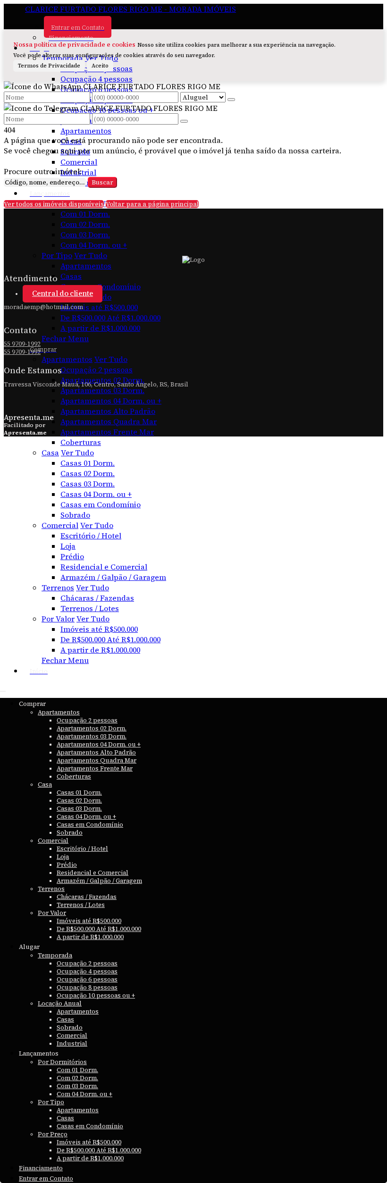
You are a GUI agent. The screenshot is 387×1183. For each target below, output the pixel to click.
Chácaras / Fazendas (97, 598)
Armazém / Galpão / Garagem (113, 577)
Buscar (102, 182)
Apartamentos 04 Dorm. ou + (110, 400)
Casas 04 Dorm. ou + (96, 494)
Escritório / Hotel (90, 535)
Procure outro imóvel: (43, 171)
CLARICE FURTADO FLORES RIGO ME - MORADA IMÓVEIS (130, 9)
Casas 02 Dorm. (87, 473)
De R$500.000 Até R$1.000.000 (110, 317)
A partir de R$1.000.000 (100, 328)
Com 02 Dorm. (85, 224)
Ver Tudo (90, 255)
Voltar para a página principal (152, 204)
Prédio (72, 556)
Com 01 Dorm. (85, 214)
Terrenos (58, 587)
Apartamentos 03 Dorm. (102, 390)
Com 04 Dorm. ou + (93, 245)
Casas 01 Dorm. (87, 463)
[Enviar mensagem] (231, 99)
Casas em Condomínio (100, 504)
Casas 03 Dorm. (87, 483)
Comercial (78, 162)
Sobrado (75, 151)
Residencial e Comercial (103, 567)
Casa (50, 452)
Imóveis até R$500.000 (99, 307)
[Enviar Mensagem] (184, 121)
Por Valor (58, 618)
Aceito (100, 65)
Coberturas (80, 442)
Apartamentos (85, 131)
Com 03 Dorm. (85, 234)
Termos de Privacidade (49, 65)
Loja (68, 546)
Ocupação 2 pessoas (96, 369)
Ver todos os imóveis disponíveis (54, 204)
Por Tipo (57, 255)
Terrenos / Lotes (89, 608)
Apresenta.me (29, 417)
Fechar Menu (65, 338)
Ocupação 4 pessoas (96, 79)
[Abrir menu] (3, 688)
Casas (71, 141)
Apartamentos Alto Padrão (107, 411)
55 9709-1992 (22, 344)
